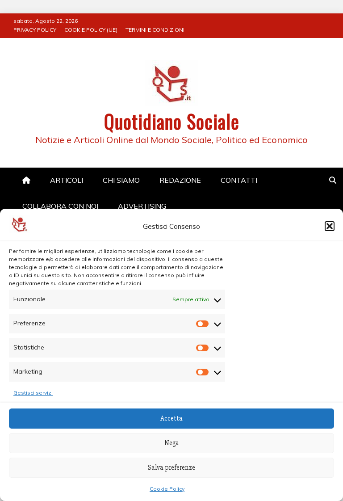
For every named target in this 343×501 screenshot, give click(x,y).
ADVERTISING (142, 206)
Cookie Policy (167, 488)
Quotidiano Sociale (171, 121)
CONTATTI (239, 180)
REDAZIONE (180, 180)
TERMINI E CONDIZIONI (154, 29)
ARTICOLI (66, 180)
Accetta (171, 418)
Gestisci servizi (33, 392)
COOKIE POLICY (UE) (90, 29)
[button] (329, 226)
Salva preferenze (171, 467)
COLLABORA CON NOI (60, 206)
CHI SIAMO (121, 180)
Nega (171, 443)
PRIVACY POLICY (34, 29)
